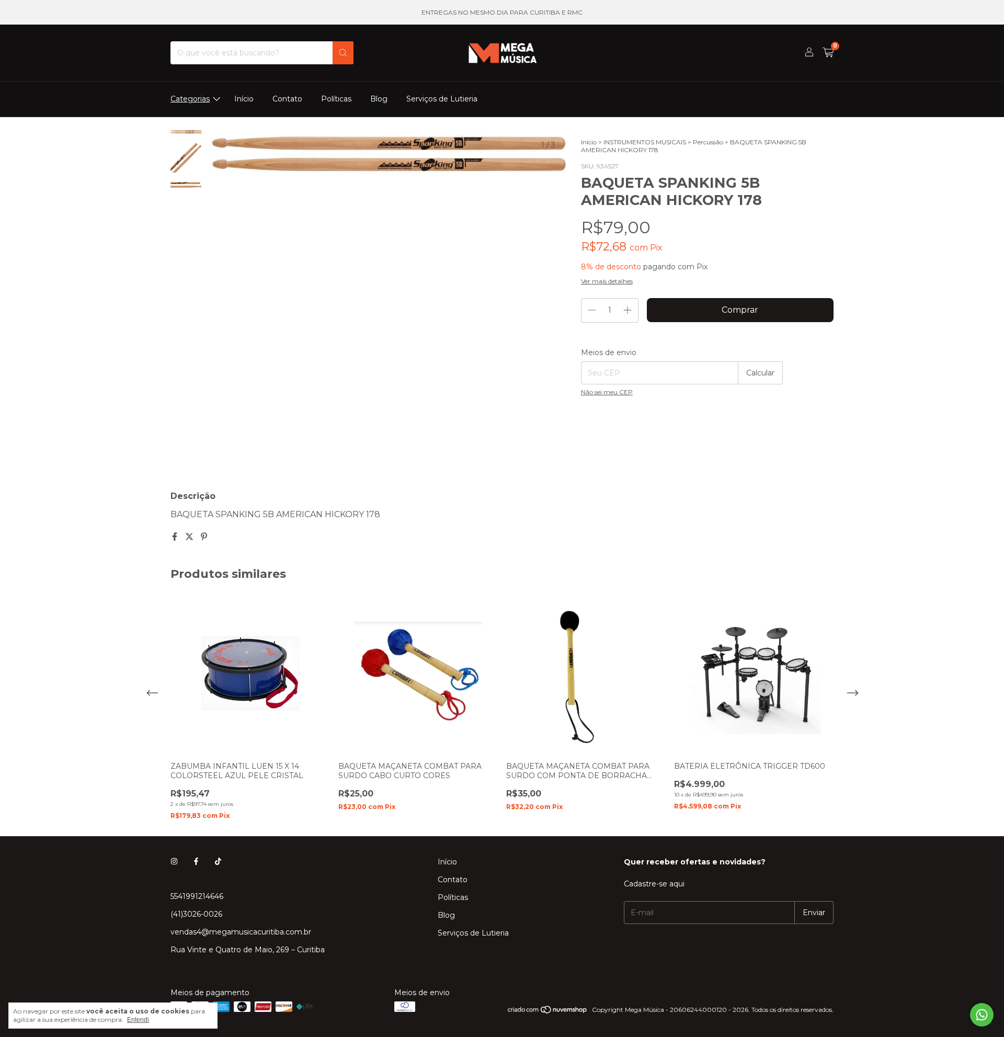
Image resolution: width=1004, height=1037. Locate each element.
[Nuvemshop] (547, 1012)
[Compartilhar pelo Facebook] (175, 537)
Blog (378, 99)
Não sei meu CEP (607, 392)
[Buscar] (343, 52)
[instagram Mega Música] (174, 862)
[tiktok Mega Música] (218, 862)
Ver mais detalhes (607, 281)
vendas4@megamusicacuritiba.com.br (240, 932)
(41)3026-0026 (196, 914)
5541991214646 (196, 896)
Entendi (138, 1019)
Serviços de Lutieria (441, 99)
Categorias (190, 99)
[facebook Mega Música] (196, 862)
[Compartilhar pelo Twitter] (190, 537)
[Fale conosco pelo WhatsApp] (982, 1015)
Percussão (708, 142)
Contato (287, 99)
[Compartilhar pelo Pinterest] (204, 537)
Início (244, 99)
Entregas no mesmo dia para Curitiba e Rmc (502, 12)
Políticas (336, 99)
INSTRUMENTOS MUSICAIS (644, 142)
